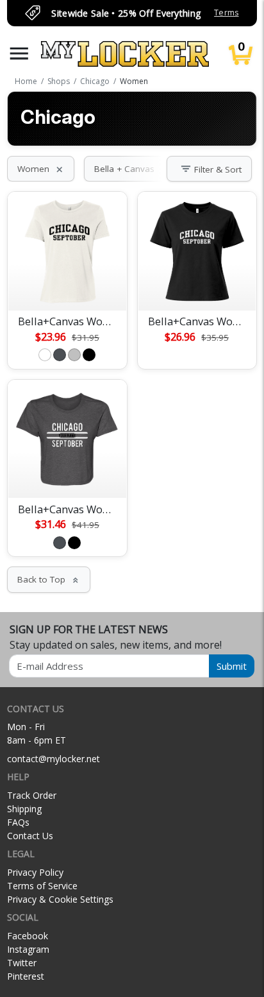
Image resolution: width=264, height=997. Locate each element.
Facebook (27, 936)
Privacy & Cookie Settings (60, 899)
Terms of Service (42, 886)
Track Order (31, 795)
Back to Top (48, 579)
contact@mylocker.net (53, 759)
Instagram (28, 949)
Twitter (22, 963)
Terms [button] (226, 12)
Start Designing (67, 285)
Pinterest (25, 976)
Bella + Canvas (131, 169)
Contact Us (30, 836)
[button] (19, 53)
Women (40, 169)
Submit (232, 666)
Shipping (24, 809)
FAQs (18, 822)
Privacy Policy (35, 872)
